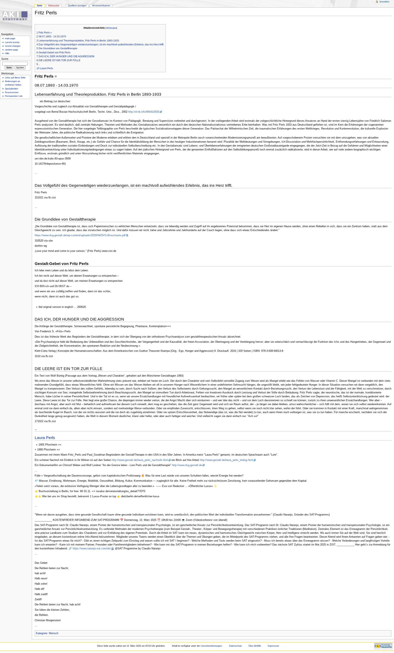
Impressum (273, 646)
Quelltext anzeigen (77, 5)
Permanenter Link (14, 96)
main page (10, 38)
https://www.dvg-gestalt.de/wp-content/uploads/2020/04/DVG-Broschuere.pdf (80, 235)
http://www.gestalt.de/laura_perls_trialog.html (226, 460)
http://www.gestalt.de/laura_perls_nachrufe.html (140, 460)
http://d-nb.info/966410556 (143, 111)
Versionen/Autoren (101, 5)
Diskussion (53, 5)
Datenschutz (235, 646)
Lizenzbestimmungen (211, 646)
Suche (4, 59)
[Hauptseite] (16, 16)
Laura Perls (45, 437)
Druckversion (11, 92)
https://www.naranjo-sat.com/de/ (92, 548)
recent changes (13, 46)
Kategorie (41, 633)
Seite (39, 5)
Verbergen (111, 28)
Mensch (53, 633)
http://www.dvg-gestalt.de (187, 465)
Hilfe (7, 53)
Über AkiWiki (255, 646)
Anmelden (384, 1)
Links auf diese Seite (15, 77)
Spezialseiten (11, 88)
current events (12, 42)
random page (11, 49)
